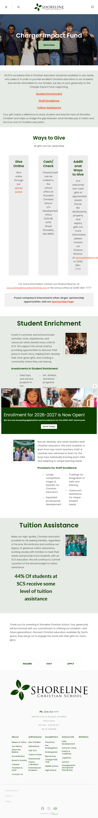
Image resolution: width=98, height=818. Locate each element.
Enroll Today (49, 426)
